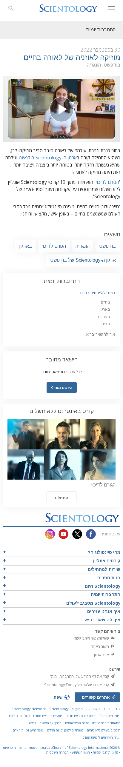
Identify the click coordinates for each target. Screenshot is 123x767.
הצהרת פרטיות (13, 747)
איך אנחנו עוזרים (103, 611)
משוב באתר (100, 646)
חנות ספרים (108, 577)
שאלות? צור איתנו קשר (92, 638)
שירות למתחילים (104, 569)
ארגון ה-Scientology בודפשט (48, 157)
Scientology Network (28, 708)
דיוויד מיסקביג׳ (110, 716)
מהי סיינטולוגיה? (104, 552)
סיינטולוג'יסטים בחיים (97, 293)
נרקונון (31, 723)
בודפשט (107, 246)
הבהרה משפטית (57, 752)
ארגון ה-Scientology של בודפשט (83, 260)
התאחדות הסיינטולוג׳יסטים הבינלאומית (92, 723)
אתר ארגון (102, 654)
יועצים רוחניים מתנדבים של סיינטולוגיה (35, 716)
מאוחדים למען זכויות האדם (65, 730)
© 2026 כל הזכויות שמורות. (72, 747)
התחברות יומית (62, 281)
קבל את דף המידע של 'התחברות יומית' (80, 676)
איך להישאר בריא (100, 334)
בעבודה (103, 317)
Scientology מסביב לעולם (93, 603)
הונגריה (83, 246)
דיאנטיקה (93, 708)
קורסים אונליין (106, 560)
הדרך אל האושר (50, 723)
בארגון (25, 246)
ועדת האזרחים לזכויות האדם (101, 737)
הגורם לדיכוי (107, 182)
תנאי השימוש (81, 752)
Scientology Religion (66, 708)
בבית (105, 324)
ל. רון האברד (111, 708)
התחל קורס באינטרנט (80, 716)
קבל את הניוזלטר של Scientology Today (77, 684)
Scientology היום (102, 586)
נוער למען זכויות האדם (28, 730)
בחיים (105, 302)
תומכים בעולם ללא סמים (103, 730)
